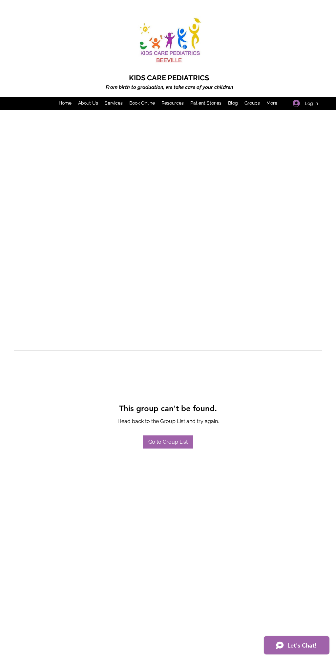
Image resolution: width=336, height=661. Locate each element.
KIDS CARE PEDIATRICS (169, 77)
